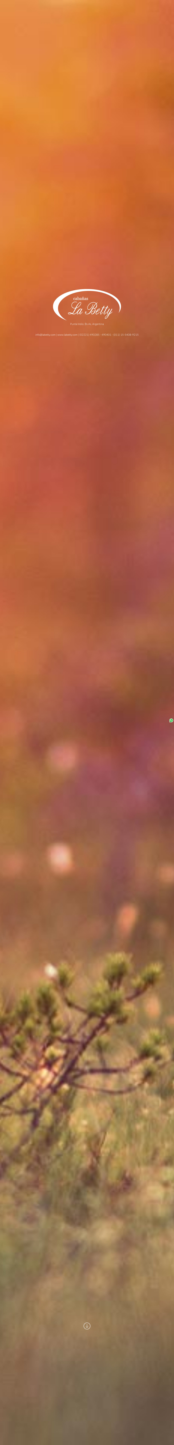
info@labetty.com (45, 334)
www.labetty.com (67, 334)
